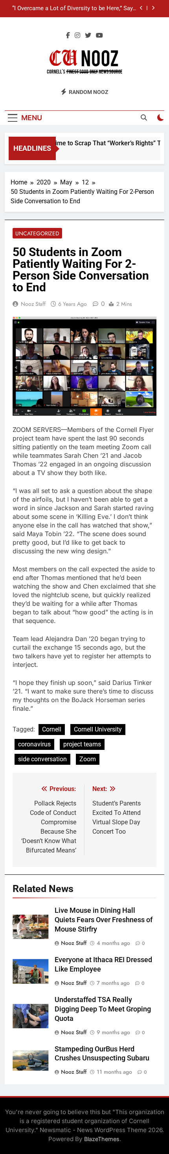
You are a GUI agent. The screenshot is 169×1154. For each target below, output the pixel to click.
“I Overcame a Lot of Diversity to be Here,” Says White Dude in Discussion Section (74, 8)
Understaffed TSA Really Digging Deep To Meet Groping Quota (103, 1009)
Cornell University (98, 729)
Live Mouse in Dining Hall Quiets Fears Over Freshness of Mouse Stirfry (103, 920)
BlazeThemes (101, 1139)
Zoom (87, 759)
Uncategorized (37, 233)
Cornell (51, 729)
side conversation (42, 759)
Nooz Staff (33, 304)
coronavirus (34, 744)
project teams (82, 744)
